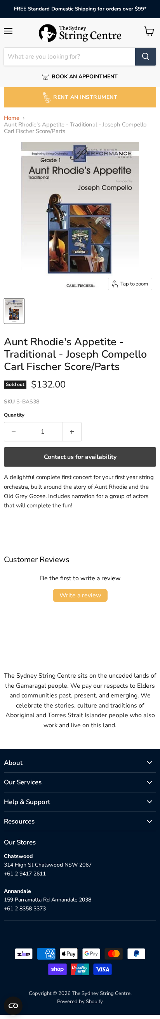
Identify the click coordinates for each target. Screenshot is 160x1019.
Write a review (80, 595)
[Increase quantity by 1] (72, 431)
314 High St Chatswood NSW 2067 (48, 864)
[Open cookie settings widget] (13, 1006)
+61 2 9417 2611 (25, 873)
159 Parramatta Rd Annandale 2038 (47, 899)
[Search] (145, 57)
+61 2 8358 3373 (25, 908)
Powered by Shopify (80, 1001)
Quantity (14, 415)
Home (11, 118)
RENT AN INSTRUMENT (85, 97)
